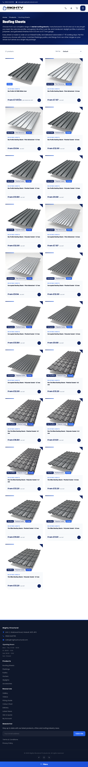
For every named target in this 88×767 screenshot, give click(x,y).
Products (12, 17)
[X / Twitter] (49, 757)
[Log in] (71, 8)
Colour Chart (8, 704)
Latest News (7, 711)
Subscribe (79, 734)
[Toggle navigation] (82, 8)
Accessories (7, 684)
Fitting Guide (7, 700)
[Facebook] (39, 757)
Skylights (6, 680)
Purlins (5, 673)
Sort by (58, 51)
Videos (5, 697)
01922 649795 (9, 2)
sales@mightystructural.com (28, 2)
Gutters (5, 676)
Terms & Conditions (10, 739)
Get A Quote (7, 715)
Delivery (5, 708)
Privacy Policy (8, 743)
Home (5, 17)
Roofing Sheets (8, 665)
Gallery (5, 693)
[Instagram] (44, 757)
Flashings (6, 669)
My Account (7, 718)
